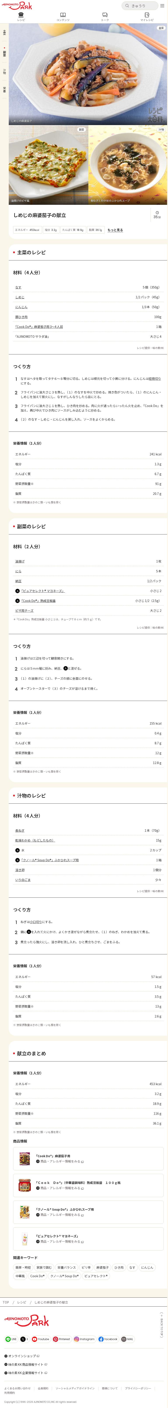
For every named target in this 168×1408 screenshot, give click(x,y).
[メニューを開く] (162, 6)
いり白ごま (23, 879)
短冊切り (155, 378)
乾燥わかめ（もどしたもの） (35, 840)
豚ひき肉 (21, 317)
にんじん (21, 307)
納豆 (18, 581)
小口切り (36, 922)
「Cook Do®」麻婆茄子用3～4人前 (39, 326)
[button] (140, 5)
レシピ (21, 1302)
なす (18, 287)
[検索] (127, 6)
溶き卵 (19, 870)
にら (18, 571)
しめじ (19, 297)
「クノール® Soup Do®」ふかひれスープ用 (50, 860)
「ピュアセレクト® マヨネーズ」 (43, 591)
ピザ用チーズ (24, 610)
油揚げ (19, 561)
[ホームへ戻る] (17, 6)
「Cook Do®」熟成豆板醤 (38, 600)
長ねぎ (19, 830)
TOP (6, 1302)
